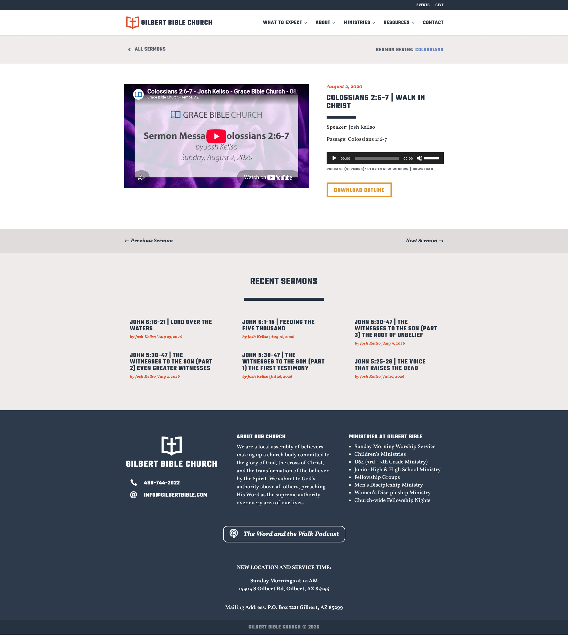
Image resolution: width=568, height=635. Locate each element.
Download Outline (359, 190)
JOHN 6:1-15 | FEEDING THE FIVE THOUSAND (278, 325)
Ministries (357, 24)
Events (423, 5)
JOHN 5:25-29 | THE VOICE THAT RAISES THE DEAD (390, 365)
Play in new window (388, 169)
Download (423, 169)
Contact (433, 24)
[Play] (334, 158)
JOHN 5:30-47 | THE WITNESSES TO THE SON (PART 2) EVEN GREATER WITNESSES (171, 362)
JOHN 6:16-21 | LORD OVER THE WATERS (171, 325)
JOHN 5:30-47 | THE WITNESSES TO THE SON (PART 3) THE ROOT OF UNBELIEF (396, 329)
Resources (397, 24)
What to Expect (282, 24)
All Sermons (150, 49)
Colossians (429, 50)
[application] (385, 158)
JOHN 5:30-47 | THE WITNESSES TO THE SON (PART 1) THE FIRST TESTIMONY (283, 362)
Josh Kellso (362, 127)
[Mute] (419, 158)
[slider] (432, 157)
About (323, 24)
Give (439, 5)
